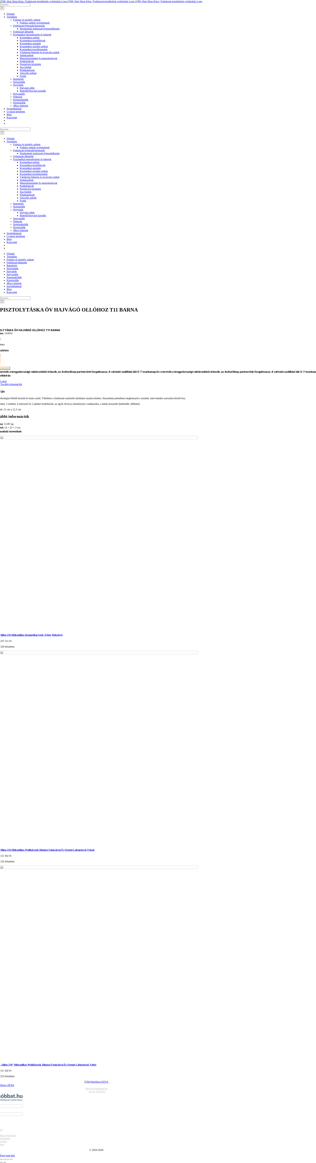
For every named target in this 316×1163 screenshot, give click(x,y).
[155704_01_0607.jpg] (99, 438)
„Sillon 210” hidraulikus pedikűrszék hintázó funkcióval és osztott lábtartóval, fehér (48, 1064)
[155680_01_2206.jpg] (99, 653)
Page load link (7, 1155)
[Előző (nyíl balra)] (1, 1162)
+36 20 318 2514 (96, 1091)
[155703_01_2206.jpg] (99, 868)
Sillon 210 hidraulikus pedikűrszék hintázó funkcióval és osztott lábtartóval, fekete (47, 850)
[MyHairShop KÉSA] (96, 1081)
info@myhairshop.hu (96, 1088)
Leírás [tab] (3, 381)
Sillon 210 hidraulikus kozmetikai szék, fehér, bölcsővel (31, 635)
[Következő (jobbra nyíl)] (4, 1162)
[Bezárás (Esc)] (11, 1159)
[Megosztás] (8, 1159)
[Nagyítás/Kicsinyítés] (1, 1159)
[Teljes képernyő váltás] (4, 1159)
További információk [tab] (11, 384)
